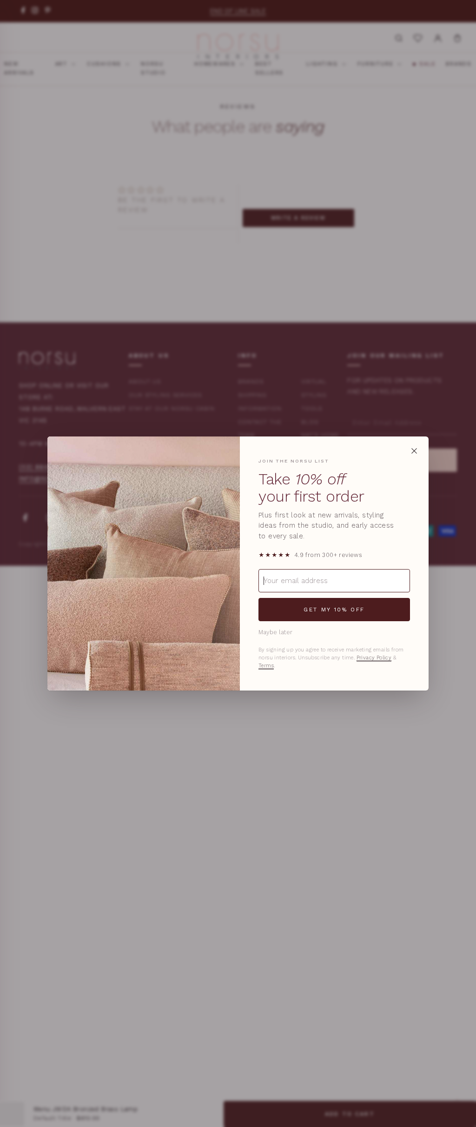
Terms (266, 666)
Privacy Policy (374, 658)
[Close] (414, 451)
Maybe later (275, 632)
